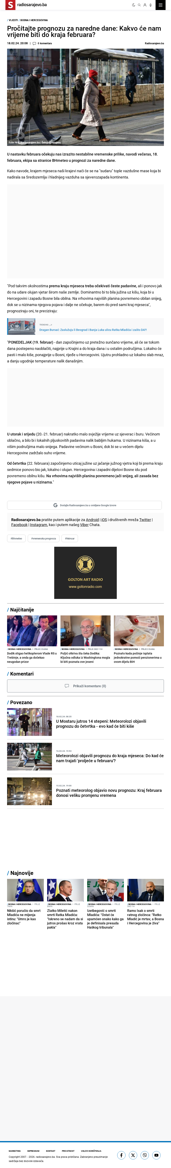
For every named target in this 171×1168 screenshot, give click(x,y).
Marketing (15, 1150)
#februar (69, 538)
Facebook (19, 524)
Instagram (38, 524)
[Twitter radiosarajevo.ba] (133, 1155)
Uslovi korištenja (91, 1150)
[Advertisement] (85, 231)
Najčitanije (22, 609)
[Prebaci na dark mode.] (133, 5)
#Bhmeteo (16, 538)
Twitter (145, 519)
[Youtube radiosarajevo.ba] (156, 1155)
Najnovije (21, 873)
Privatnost (68, 1150)
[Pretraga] (139, 5)
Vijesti (13, 20)
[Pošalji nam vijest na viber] (145, 1155)
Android (92, 519)
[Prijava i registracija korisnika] (145, 5)
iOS (104, 519)
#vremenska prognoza (43, 538)
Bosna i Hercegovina (34, 20)
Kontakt (50, 1150)
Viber (84, 524)
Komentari (22, 673)
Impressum (33, 1150)
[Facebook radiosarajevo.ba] (121, 1155)
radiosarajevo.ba (45, 1156)
